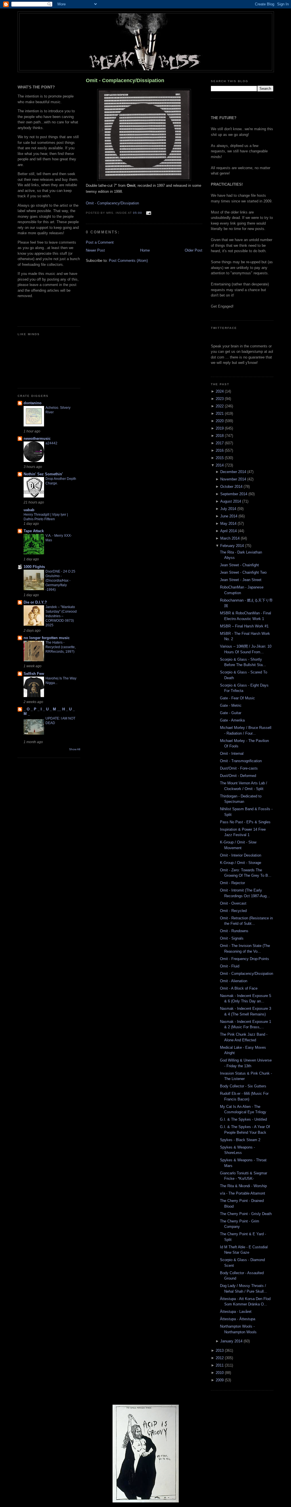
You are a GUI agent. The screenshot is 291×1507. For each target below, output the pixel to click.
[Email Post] (147, 212)
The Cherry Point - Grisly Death (246, 1214)
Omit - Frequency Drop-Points (244, 959)
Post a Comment (100, 242)
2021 (220, 413)
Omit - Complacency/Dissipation (125, 80)
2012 (220, 1358)
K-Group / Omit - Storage (240, 863)
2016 (220, 450)
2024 (220, 391)
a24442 (51, 443)
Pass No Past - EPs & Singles (245, 822)
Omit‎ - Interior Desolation (240, 855)
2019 (220, 428)
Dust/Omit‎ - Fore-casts (239, 768)
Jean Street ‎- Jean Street (240, 580)
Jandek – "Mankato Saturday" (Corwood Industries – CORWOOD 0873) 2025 (61, 616)
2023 (220, 399)
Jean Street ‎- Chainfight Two (243, 572)
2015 (220, 458)
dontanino (32, 403)
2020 (220, 421)
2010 (220, 1373)
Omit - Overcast (233, 903)
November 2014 (233, 479)
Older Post (193, 250)
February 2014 (232, 546)
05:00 (137, 212)
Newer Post (95, 250)
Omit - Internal (232, 753)
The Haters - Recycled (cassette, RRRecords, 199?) (60, 647)
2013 (220, 1350)
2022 (220, 406)
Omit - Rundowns (234, 931)
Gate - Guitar (230, 713)
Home (145, 250)
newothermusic (37, 438)
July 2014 (228, 509)
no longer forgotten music (47, 638)
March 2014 (230, 538)
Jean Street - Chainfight (239, 565)
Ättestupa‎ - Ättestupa (237, 1319)
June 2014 (229, 516)
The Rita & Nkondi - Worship (243, 1186)
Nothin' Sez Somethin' (43, 474)
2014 (220, 465)
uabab (29, 510)
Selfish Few (34, 673)
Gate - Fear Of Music (237, 698)
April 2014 (229, 531)
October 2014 (232, 486)
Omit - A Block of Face (238, 988)
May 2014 (229, 523)
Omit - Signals (232, 938)
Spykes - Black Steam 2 (240, 1140)
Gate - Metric (231, 705)
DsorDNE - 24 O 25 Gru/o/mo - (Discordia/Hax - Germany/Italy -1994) (60, 580)
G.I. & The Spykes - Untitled (243, 1119)
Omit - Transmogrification (241, 761)
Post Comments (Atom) (128, 260)
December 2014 (233, 472)
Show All (74, 749)
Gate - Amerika (232, 720)
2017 (220, 443)
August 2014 (231, 501)
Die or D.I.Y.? (35, 602)
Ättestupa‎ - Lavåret (235, 1311)
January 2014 (232, 1341)
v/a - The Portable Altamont (242, 1193)
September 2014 (234, 494)
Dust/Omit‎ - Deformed (238, 776)
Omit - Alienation (233, 981)
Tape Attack (34, 531)
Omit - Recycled (233, 911)
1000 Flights (34, 567)
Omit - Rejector (232, 883)
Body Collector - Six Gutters (243, 1086)
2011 (220, 1365)
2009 (220, 1380)
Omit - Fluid (229, 966)
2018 (220, 436)
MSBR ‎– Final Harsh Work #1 (244, 626)
